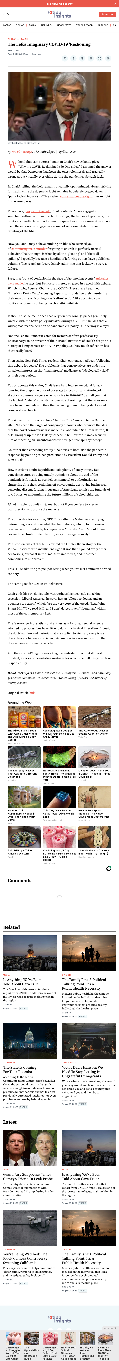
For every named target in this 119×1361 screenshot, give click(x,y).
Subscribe (107, 14)
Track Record (84, 25)
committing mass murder (29, 249)
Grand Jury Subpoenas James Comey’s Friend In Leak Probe (28, 1176)
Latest (7, 25)
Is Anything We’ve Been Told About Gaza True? (22, 982)
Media (6, 975)
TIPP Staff (14, 50)
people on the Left (37, 211)
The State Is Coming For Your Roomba (19, 1069)
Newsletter (64, 25)
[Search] (8, 14)
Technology (10, 1062)
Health (24, 39)
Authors (103, 25)
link (32, 693)
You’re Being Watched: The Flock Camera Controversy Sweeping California (25, 1258)
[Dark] (4, 14)
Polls (32, 25)
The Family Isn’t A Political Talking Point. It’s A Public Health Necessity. (84, 984)
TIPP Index (46, 25)
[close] (115, 3)
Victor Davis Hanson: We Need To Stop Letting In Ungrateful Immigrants (82, 1072)
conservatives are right (76, 196)
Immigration (69, 1062)
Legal (6, 1170)
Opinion (12, 39)
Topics (20, 25)
